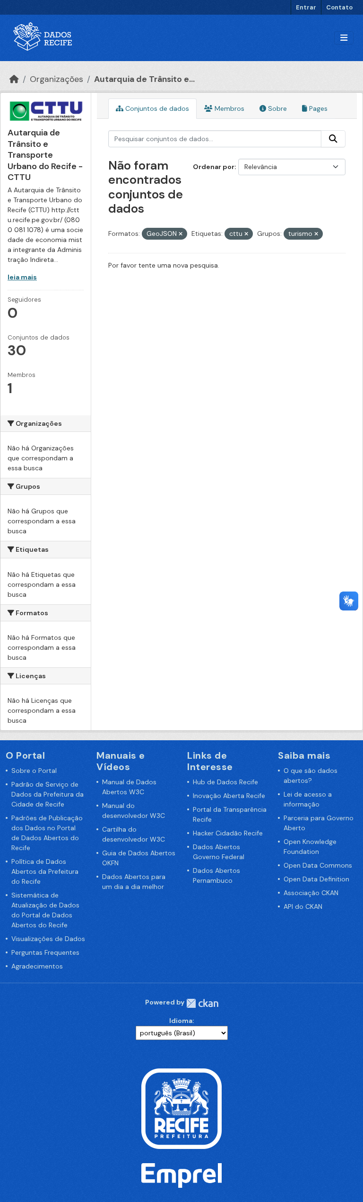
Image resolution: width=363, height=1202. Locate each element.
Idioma (180, 1020)
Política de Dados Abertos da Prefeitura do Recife (44, 871)
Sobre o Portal (34, 770)
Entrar (306, 7)
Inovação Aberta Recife (229, 795)
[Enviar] (333, 138)
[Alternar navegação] (344, 38)
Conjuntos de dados (156, 108)
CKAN (202, 1003)
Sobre (276, 108)
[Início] (14, 79)
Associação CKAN (311, 892)
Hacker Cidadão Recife (228, 833)
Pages (317, 108)
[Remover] (180, 234)
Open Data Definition (316, 879)
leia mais (22, 277)
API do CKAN (303, 906)
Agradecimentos (37, 966)
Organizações (56, 79)
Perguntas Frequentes (45, 952)
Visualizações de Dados (48, 938)
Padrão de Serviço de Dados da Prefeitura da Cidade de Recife (47, 794)
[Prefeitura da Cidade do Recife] (181, 1107)
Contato (339, 7)
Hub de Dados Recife (225, 782)
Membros (228, 108)
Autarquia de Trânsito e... (144, 79)
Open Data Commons (318, 865)
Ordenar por (213, 166)
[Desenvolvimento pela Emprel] (181, 1175)
